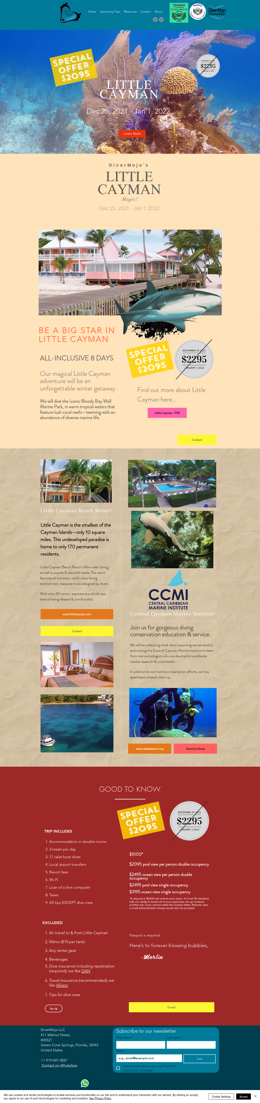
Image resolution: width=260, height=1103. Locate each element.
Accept (243, 1096)
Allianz (62, 985)
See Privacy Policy (100, 1098)
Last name (175, 1037)
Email (121, 1051)
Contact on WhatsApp (59, 1065)
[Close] (255, 1096)
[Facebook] (155, 19)
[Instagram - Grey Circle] (161, 19)
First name (124, 1037)
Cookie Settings (221, 1096)
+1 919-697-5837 (54, 1060)
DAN (85, 970)
